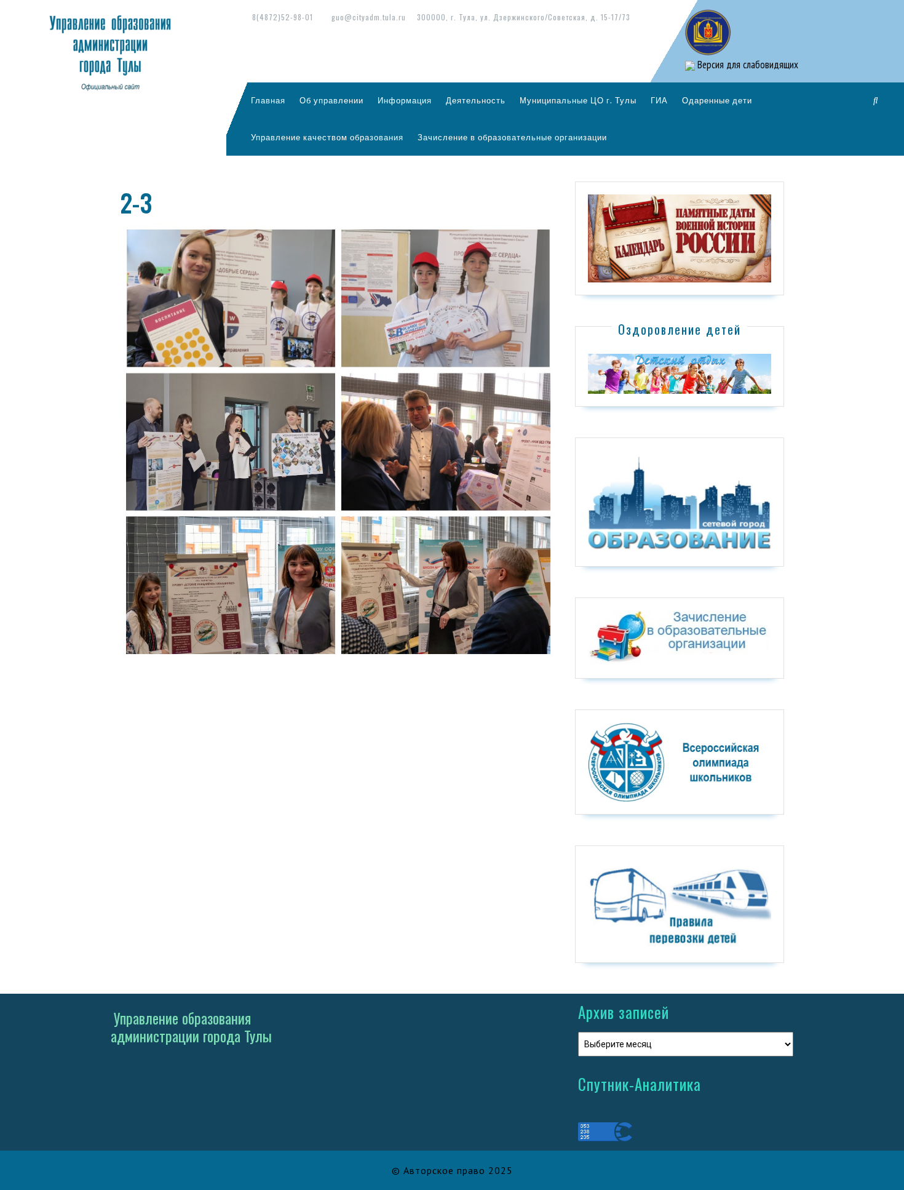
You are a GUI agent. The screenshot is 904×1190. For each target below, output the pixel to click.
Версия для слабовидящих (746, 64)
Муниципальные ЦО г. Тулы (578, 100)
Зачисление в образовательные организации (512, 137)
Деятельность (476, 100)
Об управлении (331, 100)
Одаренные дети (717, 100)
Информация (405, 100)
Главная (268, 100)
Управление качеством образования (327, 137)
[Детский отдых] (679, 373)
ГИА (659, 100)
